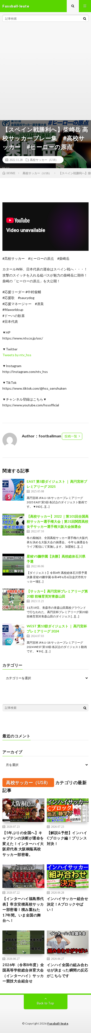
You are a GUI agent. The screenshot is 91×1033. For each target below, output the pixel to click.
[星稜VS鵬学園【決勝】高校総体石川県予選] (13, 565)
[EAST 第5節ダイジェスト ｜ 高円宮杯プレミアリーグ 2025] (13, 490)
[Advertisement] (45, 72)
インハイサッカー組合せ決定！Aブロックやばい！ (67, 904)
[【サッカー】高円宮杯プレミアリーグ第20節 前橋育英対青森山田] (13, 599)
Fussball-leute (57, 1023)
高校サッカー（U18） (44, 159)
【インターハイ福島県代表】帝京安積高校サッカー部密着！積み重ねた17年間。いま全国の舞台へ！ (23, 909)
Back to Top (45, 1003)
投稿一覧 (71, 436)
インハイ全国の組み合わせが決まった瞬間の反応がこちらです (67, 970)
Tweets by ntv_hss (16, 355)
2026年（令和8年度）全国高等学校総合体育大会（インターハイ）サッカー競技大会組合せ (23, 972)
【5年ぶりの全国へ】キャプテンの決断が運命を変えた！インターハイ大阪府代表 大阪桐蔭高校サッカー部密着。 (23, 843)
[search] (84, 18)
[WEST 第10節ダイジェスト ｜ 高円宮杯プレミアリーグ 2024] (13, 634)
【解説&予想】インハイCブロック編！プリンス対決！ (67, 838)
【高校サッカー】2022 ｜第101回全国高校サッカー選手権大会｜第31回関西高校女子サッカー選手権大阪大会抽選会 (58, 521)
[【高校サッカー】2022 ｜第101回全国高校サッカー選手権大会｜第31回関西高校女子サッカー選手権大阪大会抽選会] (13, 525)
